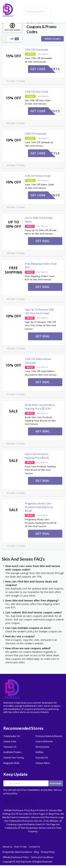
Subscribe (56, 783)
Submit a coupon (52, 38)
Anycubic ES (42, 757)
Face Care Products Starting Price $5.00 (37, 455)
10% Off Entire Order (38, 175)
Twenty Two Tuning (13, 757)
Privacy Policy (48, 851)
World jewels (42, 746)
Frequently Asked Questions (17, 851)
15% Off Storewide (36, 49)
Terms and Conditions (42, 857)
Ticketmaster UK (11, 736)
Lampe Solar (9, 741)
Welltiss (39, 752)
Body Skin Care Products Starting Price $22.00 (40, 406)
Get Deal (43, 241)
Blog (36, 851)
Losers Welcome (44, 741)
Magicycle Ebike (11, 763)
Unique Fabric (43, 763)
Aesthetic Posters (12, 752)
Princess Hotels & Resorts (49, 736)
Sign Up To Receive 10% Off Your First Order (39, 311)
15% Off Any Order (36, 91)
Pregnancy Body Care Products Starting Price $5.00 (39, 507)
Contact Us (34, 846)
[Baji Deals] (8, 9)
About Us (7, 846)
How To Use (20, 846)
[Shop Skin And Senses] (12, 26)
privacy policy (10, 793)
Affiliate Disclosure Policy (16, 857)
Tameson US (10, 746)
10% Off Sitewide (35, 133)
